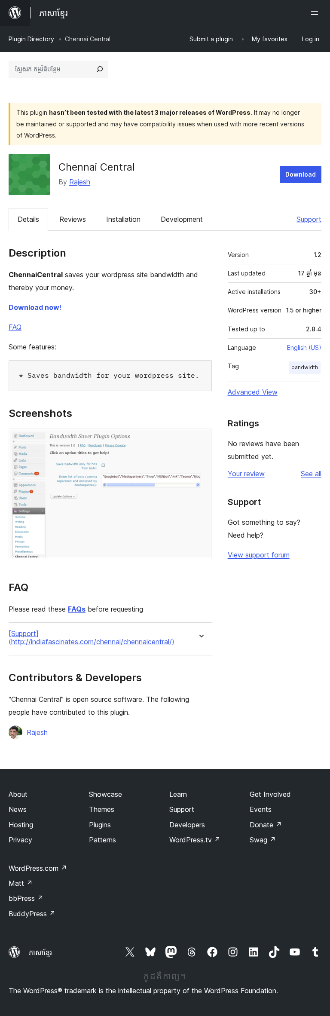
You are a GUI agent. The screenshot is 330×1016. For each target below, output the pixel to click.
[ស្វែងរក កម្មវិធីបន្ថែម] (99, 69)
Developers (187, 824)
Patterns (102, 839)
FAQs (77, 609)
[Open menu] (316, 13)
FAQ (15, 327)
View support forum (259, 555)
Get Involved (270, 794)
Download (300, 174)
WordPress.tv (194, 839)
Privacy (20, 839)
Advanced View (253, 392)
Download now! (35, 307)
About (18, 794)
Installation (123, 219)
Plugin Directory (31, 39)
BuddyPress (32, 913)
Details (28, 219)
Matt (21, 883)
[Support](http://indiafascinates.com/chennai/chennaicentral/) (91, 638)
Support (308, 219)
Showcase (105, 794)
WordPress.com (38, 868)
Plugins (100, 824)
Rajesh (79, 181)
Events (261, 809)
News (18, 809)
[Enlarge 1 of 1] (200, 440)
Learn (178, 794)
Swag (263, 839)
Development (182, 219)
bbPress (26, 898)
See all (311, 473)
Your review (246, 473)
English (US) (304, 347)
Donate (266, 824)
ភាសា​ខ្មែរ (40, 952)
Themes (101, 809)
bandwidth (304, 367)
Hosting (21, 824)
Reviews (72, 219)
